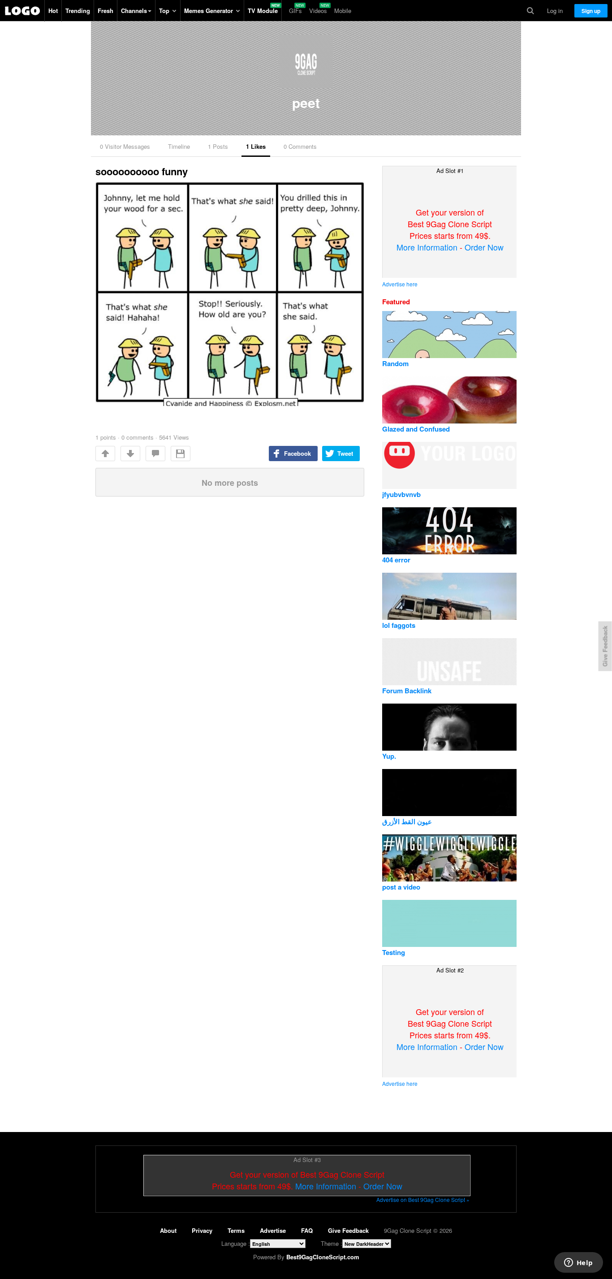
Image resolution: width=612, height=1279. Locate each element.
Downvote (130, 453)
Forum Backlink (406, 691)
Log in (555, 10)
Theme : (331, 1243)
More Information (427, 247)
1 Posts (218, 146)
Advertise (273, 1230)
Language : (235, 1243)
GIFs (295, 10)
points (105, 437)
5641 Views (174, 437)
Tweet (345, 453)
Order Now (484, 247)
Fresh (105, 10)
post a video (401, 887)
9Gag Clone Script (22, 11)
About (168, 1230)
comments (155, 453)
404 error (396, 560)
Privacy (202, 1230)
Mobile (342, 10)
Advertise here (400, 284)
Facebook (297, 453)
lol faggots (398, 625)
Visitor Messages (125, 146)
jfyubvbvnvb (401, 494)
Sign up (591, 11)
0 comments (137, 437)
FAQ (307, 1230)
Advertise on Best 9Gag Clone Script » (423, 1199)
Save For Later (180, 453)
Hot (53, 10)
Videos (318, 10)
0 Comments (300, 146)
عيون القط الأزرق (407, 821)
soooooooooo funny (141, 171)
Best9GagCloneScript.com (322, 1257)
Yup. (389, 756)
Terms (236, 1230)
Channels (134, 10)
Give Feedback (348, 1230)
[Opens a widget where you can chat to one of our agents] (578, 1263)
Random (395, 363)
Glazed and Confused (416, 429)
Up (105, 453)
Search (530, 10)
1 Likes (256, 146)
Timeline (179, 146)
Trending (77, 10)
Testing (393, 952)
